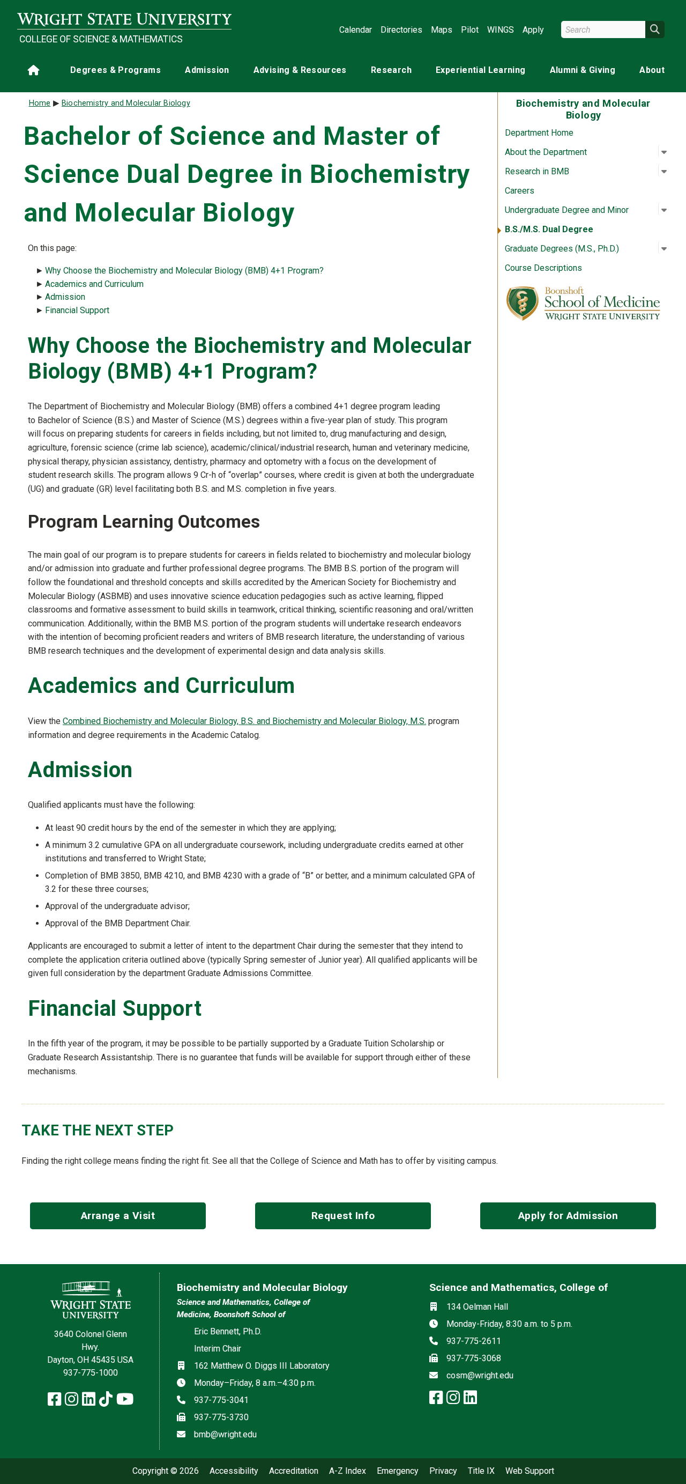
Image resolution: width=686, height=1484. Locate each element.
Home (40, 103)
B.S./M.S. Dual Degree (549, 229)
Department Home (539, 133)
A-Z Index (347, 1471)
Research (391, 70)
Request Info (343, 1215)
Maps (441, 30)
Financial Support (77, 310)
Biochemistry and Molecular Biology (126, 103)
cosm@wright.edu (479, 1375)
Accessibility (234, 1471)
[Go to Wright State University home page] (124, 19)
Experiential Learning (480, 70)
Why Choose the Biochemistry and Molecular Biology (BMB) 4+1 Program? (184, 270)
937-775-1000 (90, 1373)
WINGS (500, 30)
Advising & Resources (300, 70)
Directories (401, 30)
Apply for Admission (568, 1215)
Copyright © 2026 (165, 1471)
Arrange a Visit (118, 1215)
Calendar (355, 30)
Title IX (481, 1471)
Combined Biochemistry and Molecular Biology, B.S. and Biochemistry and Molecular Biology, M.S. (244, 721)
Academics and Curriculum (94, 284)
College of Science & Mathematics (101, 39)
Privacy (443, 1471)
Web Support (529, 1471)
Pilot (470, 30)
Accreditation (293, 1471)
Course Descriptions (543, 268)
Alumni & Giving (582, 70)
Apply (533, 30)
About (652, 70)
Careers (519, 191)
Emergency (398, 1471)
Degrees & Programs (115, 70)
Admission (207, 70)
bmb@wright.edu (225, 1434)
